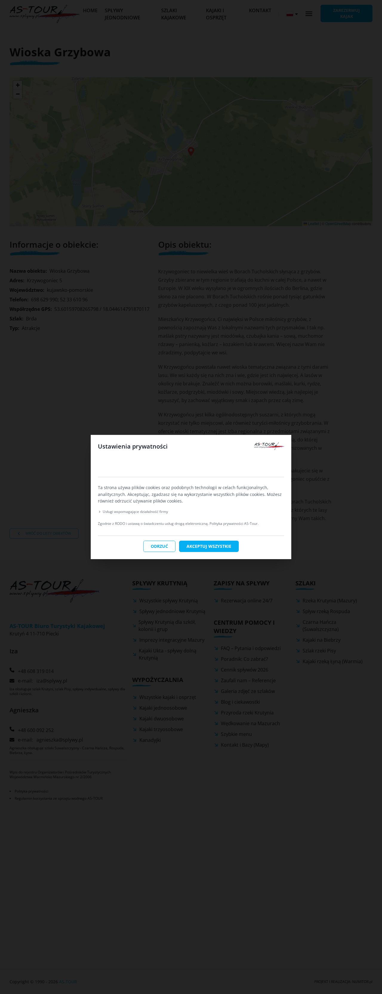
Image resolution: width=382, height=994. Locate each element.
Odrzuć (159, 546)
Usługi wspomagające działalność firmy (135, 511)
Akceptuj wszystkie (209, 546)
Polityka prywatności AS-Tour (234, 523)
